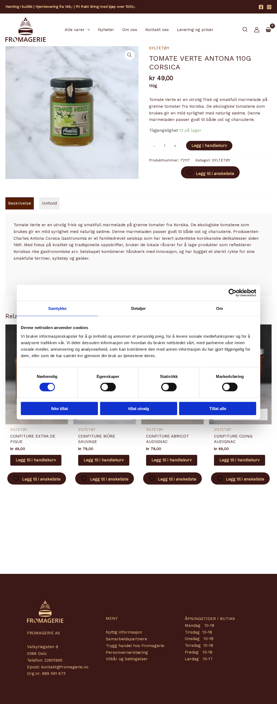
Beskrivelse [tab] (19, 203)
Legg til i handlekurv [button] (36, 460)
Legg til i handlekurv (104, 460)
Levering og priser (195, 29)
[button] (87, 30)
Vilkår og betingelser (127, 658)
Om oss (129, 29)
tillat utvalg (138, 408)
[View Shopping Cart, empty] (268, 30)
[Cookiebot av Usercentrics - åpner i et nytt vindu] (232, 293)
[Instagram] (269, 7)
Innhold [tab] (49, 203)
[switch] (108, 387)
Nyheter (106, 29)
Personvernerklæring (127, 652)
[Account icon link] (257, 30)
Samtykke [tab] (57, 308)
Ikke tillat (59, 408)
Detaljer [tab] (138, 308)
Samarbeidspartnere (126, 639)
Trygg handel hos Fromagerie (135, 645)
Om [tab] (219, 308)
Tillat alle (217, 408)
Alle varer (75, 29)
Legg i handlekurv (209, 145)
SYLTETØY (159, 48)
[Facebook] (261, 7)
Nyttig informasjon (124, 632)
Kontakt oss (157, 29)
